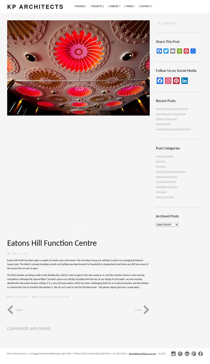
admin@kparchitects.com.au (142, 354)
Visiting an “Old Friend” (166, 119)
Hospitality (161, 166)
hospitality (50, 297)
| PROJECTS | (97, 6)
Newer (19, 310)
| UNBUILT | (114, 6)
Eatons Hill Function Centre (52, 244)
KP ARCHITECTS (35, 6)
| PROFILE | (80, 6)
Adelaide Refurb (163, 124)
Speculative (161, 192)
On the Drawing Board (166, 182)
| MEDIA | (129, 6)
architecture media (164, 156)
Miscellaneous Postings (166, 177)
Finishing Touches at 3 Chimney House (173, 129)
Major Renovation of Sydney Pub (171, 114)
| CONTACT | (145, 6)
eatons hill (40, 297)
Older (138, 310)
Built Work (161, 161)
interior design (63, 297)
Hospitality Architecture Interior (171, 172)
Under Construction (19, 297)
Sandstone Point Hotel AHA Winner (172, 109)
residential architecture (166, 187)
